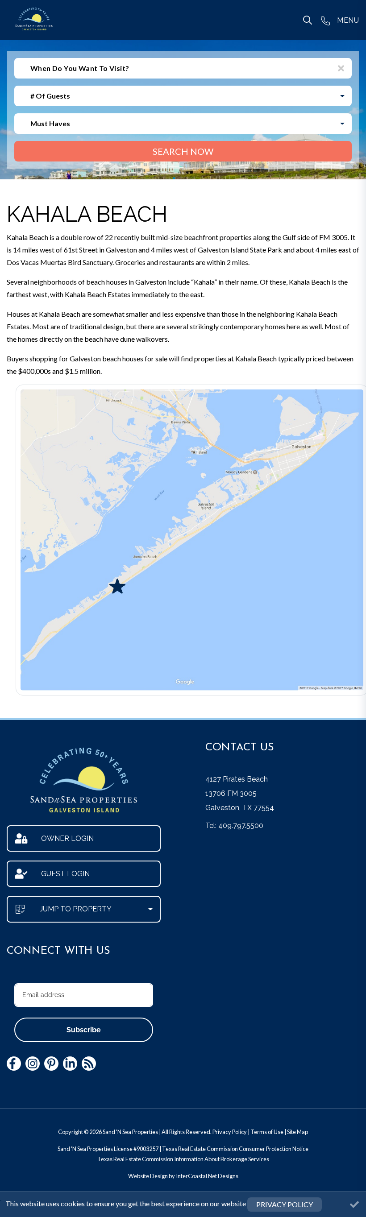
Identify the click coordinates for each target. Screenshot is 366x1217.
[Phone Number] (325, 20)
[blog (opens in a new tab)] (89, 1063)
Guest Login (65, 873)
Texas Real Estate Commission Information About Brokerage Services (183, 1159)
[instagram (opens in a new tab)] (32, 1063)
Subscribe (84, 1030)
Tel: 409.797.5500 (234, 825)
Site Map (297, 1131)
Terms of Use (266, 1131)
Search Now (183, 151)
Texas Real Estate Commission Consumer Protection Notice (235, 1148)
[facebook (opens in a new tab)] (14, 1063)
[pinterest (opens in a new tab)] (51, 1063)
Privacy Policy (229, 1131)
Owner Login (67, 838)
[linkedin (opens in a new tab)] (70, 1063)
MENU (348, 20)
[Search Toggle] (307, 20)
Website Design (148, 1176)
